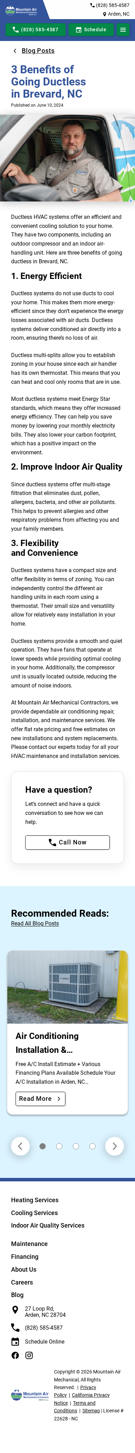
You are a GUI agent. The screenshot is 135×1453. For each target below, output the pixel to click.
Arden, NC (118, 14)
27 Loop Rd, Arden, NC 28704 (45, 1311)
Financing (24, 1256)
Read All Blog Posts (35, 923)
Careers (22, 1282)
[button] (42, 1146)
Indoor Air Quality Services (47, 1225)
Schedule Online (44, 1341)
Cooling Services (34, 1212)
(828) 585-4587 (112, 5)
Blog (17, 1294)
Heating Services (34, 1200)
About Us (23, 1269)
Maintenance (29, 1243)
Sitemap (91, 1410)
